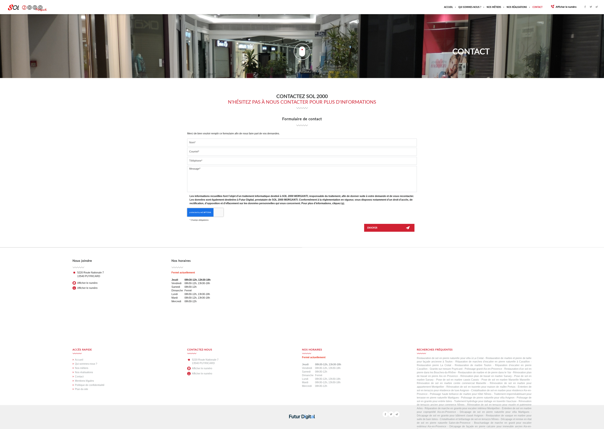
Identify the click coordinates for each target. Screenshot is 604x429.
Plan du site (81, 389)
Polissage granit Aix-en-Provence (483, 368)
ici (342, 203)
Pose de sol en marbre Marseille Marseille (505, 379)
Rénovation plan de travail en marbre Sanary (486, 376)
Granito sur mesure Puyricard (446, 368)
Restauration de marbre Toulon (473, 365)
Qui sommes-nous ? (469, 7)
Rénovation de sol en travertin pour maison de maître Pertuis (480, 386)
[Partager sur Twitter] (591, 7)
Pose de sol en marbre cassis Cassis (457, 379)
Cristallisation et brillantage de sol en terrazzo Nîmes (469, 419)
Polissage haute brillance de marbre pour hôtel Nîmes (460, 394)
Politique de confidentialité (89, 385)
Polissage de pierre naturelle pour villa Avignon (488, 397)
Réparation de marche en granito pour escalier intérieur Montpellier (462, 408)
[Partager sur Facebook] (585, 7)
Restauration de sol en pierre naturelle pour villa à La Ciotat (450, 358)
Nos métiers (494, 7)
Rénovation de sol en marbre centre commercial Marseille (451, 383)
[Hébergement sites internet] (302, 422)
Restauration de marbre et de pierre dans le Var (484, 372)
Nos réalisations (517, 7)
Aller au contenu (302, 51)
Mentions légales (84, 380)
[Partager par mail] (596, 7)
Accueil (448, 7)
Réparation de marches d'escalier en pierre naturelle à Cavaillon (492, 361)
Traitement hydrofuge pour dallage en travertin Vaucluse (485, 401)
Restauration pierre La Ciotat (434, 365)
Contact (537, 7)
